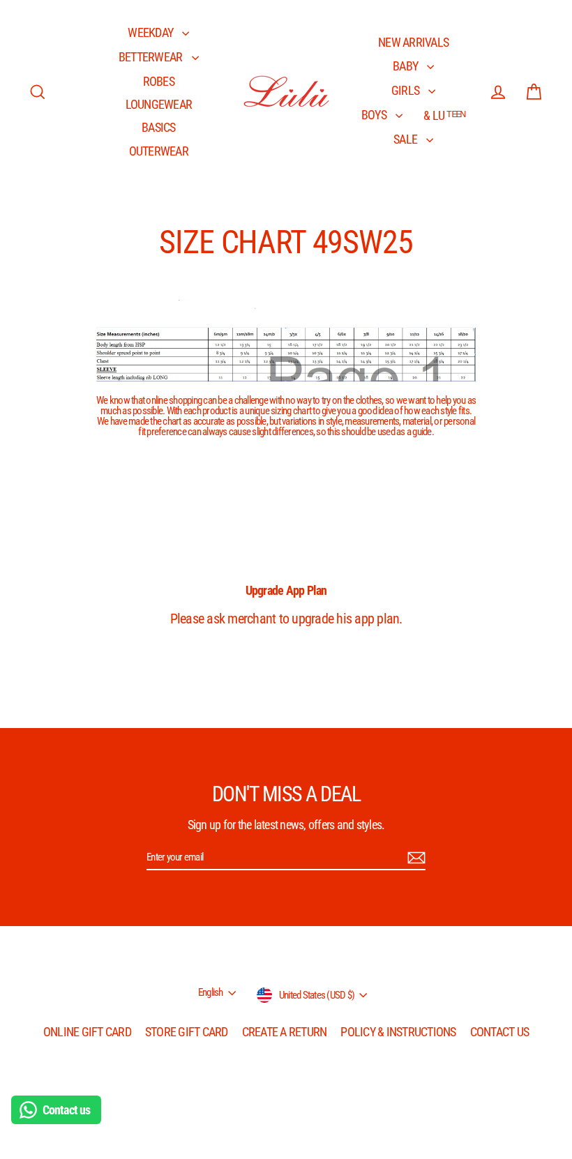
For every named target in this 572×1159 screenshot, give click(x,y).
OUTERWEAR (158, 151)
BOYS (375, 114)
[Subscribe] (414, 857)
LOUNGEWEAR (159, 104)
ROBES (158, 81)
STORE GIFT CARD (186, 1031)
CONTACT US (499, 1031)
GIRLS (406, 90)
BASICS (159, 127)
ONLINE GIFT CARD (87, 1031)
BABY (406, 66)
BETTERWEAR (152, 57)
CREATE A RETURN (284, 1031)
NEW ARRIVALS (413, 42)
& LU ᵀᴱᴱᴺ (444, 115)
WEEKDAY (151, 32)
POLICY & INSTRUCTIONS (398, 1031)
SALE (406, 139)
